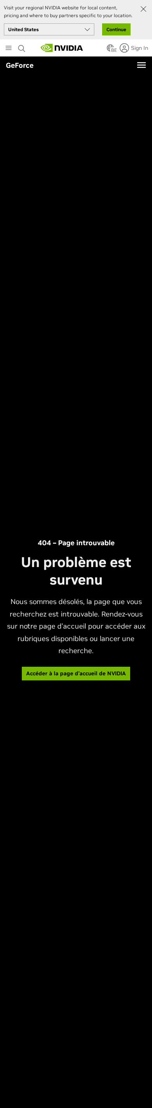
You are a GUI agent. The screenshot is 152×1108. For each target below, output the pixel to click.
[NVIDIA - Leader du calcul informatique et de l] (62, 47)
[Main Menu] (8, 48)
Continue (116, 29)
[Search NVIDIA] (22, 46)
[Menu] (141, 65)
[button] (110, 50)
